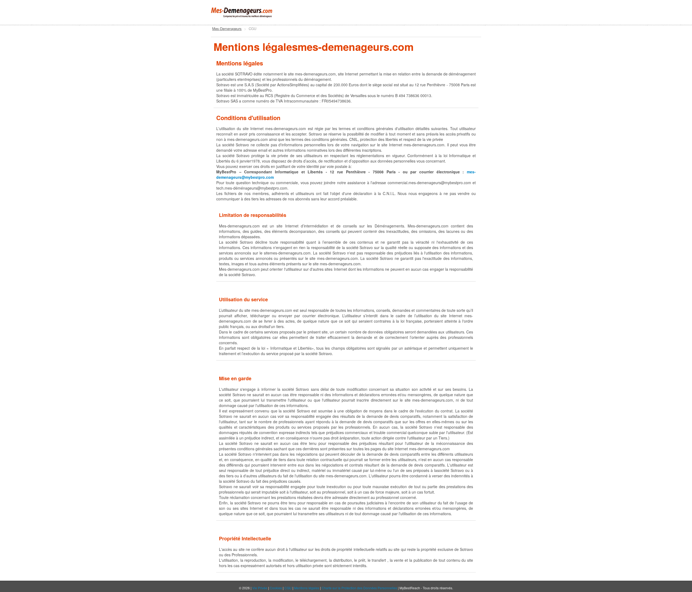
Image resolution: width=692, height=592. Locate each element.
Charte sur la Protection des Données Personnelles (359, 588)
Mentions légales (306, 588)
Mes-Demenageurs (227, 28)
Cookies (276, 588)
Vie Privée (259, 588)
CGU (288, 588)
